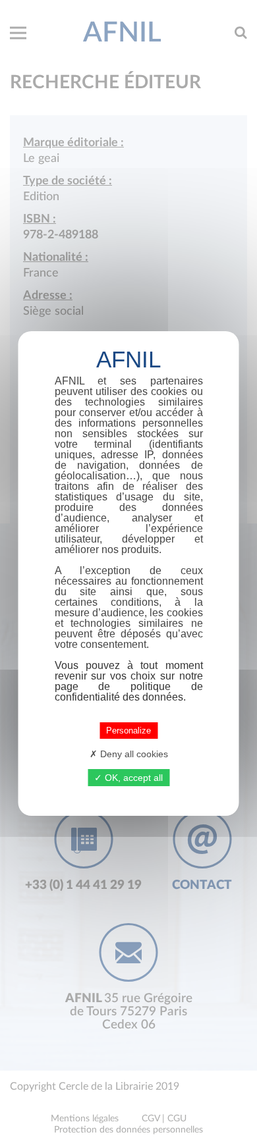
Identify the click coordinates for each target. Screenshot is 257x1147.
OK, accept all (132, 777)
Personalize (128, 730)
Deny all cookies (133, 754)
